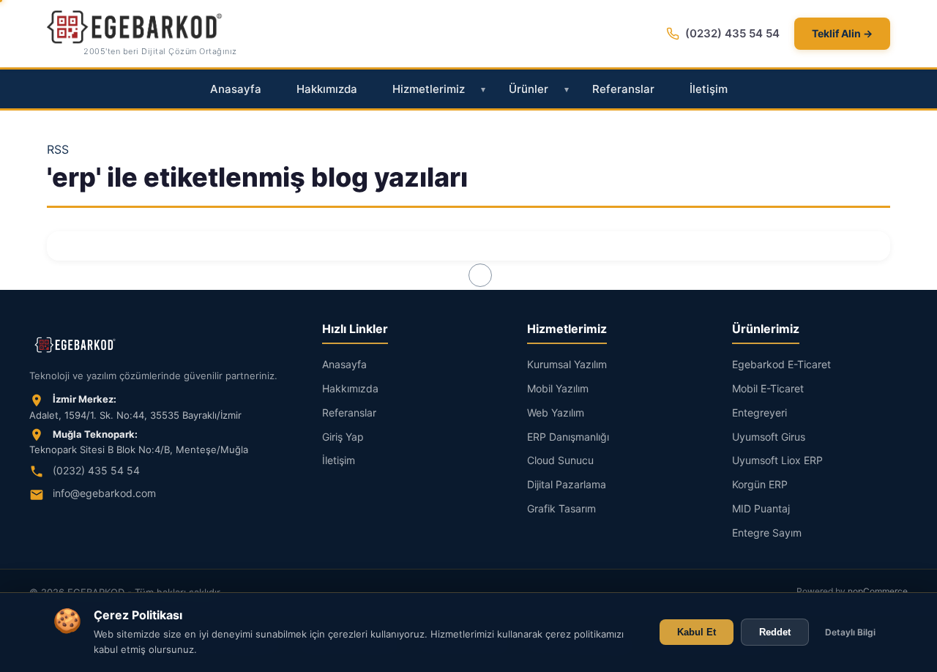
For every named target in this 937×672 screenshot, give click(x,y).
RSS (58, 149)
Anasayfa (344, 364)
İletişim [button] (709, 89)
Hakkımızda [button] (326, 89)
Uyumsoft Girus (768, 436)
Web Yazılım (555, 412)
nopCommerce (878, 591)
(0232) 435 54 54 (732, 33)
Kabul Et (696, 632)
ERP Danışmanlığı (568, 436)
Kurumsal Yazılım (567, 364)
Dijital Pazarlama (566, 484)
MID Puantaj (761, 508)
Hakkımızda (350, 388)
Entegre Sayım (767, 532)
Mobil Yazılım (558, 388)
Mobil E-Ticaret (768, 388)
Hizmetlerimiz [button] (428, 89)
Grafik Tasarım (561, 508)
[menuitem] (236, 89)
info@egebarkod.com (104, 493)
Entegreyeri (759, 412)
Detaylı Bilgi (850, 632)
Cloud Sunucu (560, 460)
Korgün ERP (760, 484)
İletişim (338, 460)
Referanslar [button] (623, 89)
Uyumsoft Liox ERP (777, 460)
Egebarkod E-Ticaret (781, 364)
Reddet (775, 632)
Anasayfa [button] (235, 89)
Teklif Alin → (842, 33)
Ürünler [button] (528, 89)
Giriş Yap (343, 436)
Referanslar (349, 412)
